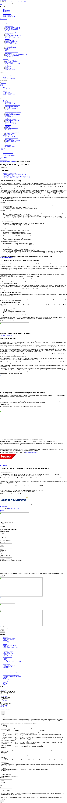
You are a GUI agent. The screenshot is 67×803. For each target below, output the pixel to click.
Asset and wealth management (11, 61)
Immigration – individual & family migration (12, 676)
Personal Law (5, 59)
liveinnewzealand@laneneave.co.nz (8, 257)
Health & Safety (6, 650)
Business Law (5, 24)
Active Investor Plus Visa (10, 60)
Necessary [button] (3, 724)
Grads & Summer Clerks (8, 75)
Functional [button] (3, 747)
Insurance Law (8, 44)
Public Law (7, 50)
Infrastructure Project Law (10, 42)
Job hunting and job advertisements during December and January (16, 176)
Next (1, 511)
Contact (26, 1)
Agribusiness (5, 637)
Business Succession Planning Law (12, 28)
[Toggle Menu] (0, 98)
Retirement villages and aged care (12, 55)
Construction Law (9, 33)
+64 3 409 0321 (3, 705)
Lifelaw (6, 67)
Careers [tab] (16, 1)
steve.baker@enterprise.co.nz (31, 452)
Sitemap (8, 709)
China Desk (7, 30)
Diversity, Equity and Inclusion (9, 16)
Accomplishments (6, 10)
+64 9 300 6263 (3, 690)
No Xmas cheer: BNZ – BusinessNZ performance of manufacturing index (18, 177)
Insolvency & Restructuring (8, 653)
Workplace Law (8, 57)
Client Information (6, 11)
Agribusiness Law (9, 26)
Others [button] (2, 767)
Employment (5, 646)
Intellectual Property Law (10, 46)
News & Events (21, 1)
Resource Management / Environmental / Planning (13, 661)
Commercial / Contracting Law (11, 32)
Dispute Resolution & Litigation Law (13, 35)
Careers (4, 74)
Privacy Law (8, 48)
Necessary (5, 725)
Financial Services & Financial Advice (13, 37)
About (4, 9)
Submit (2, 576)
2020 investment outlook (8, 175)
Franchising (7, 39)
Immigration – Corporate (8, 651)
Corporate (5, 644)
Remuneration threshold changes (9, 173)
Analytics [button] (3, 757)
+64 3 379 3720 (3, 700)
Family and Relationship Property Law (13, 63)
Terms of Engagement (7, 15)
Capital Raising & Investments (11, 29)
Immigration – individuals (10, 65)
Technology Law (8, 53)
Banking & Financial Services (9, 638)
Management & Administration (9, 78)
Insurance (5, 677)
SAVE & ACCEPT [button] (5, 770)
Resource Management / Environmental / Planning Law (16, 54)
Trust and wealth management (11, 52)
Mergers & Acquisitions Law (11, 47)
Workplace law (6, 667)
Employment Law (9, 36)
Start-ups (4, 662)
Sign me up (3, 526)
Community (5, 12)
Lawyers (4, 77)
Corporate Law (8, 34)
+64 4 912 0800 (3, 696)
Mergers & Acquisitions (7, 657)
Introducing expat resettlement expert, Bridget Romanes (14, 174)
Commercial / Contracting (8, 641)
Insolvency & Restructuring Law (12, 43)
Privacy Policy (3, 709)
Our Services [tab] (6, 1)
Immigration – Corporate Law (11, 41)
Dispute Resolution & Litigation (9, 645)
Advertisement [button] (4, 762)
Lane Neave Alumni (7, 14)
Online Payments (3, 160)
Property (4, 659)
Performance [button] (4, 752)
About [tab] (1, 1)
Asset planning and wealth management (11, 672)
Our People (12, 1)
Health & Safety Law (9, 40)
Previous (2, 510)
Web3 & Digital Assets (10, 56)
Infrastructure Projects (7, 652)
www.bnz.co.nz (3, 506)
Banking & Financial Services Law (12, 27)
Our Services (3, 19)
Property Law (8, 49)
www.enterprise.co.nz (5, 465)
